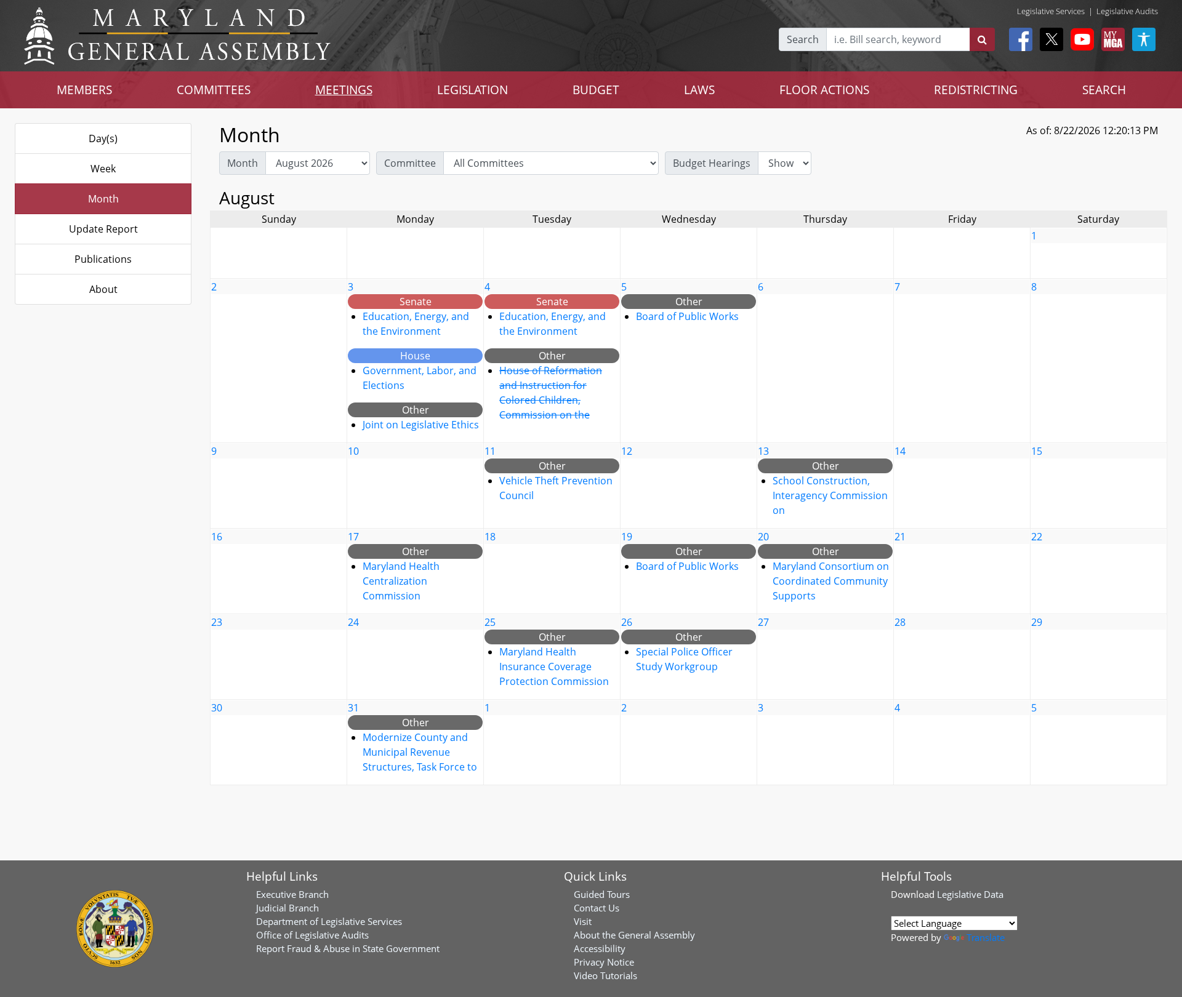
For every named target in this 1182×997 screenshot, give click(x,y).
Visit (583, 921)
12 (626, 451)
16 (216, 536)
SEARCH (1104, 89)
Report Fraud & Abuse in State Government (348, 948)
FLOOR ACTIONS (824, 89)
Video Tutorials (605, 975)
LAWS (699, 89)
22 (1036, 536)
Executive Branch (292, 894)
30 (216, 708)
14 (900, 451)
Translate (986, 937)
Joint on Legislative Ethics (421, 424)
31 (353, 708)
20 (763, 536)
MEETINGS (343, 89)
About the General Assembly (634, 935)
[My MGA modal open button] (1110, 39)
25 (490, 622)
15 (1036, 451)
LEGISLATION (472, 89)
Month (103, 199)
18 (490, 536)
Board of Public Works (687, 316)
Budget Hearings (711, 163)
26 (626, 622)
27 (763, 622)
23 (216, 622)
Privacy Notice (604, 962)
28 (900, 622)
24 (353, 622)
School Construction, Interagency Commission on (830, 495)
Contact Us (596, 908)
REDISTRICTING (976, 89)
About (103, 289)
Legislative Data (970, 894)
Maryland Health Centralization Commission (401, 581)
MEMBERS (84, 89)
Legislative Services (1051, 11)
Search (803, 39)
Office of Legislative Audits (312, 935)
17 (353, 536)
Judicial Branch (287, 908)
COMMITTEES (214, 89)
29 (1036, 622)
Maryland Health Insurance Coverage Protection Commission (554, 666)
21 (900, 536)
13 (763, 451)
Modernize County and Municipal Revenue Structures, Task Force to (420, 752)
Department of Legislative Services (329, 921)
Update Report (103, 229)
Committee (410, 163)
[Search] (982, 39)
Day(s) (103, 138)
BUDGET (596, 89)
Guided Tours (602, 894)
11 (490, 451)
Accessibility (599, 948)
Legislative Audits (1127, 11)
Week (103, 168)
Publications (103, 259)
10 (353, 451)
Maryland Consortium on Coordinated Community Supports (831, 581)
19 (626, 536)
